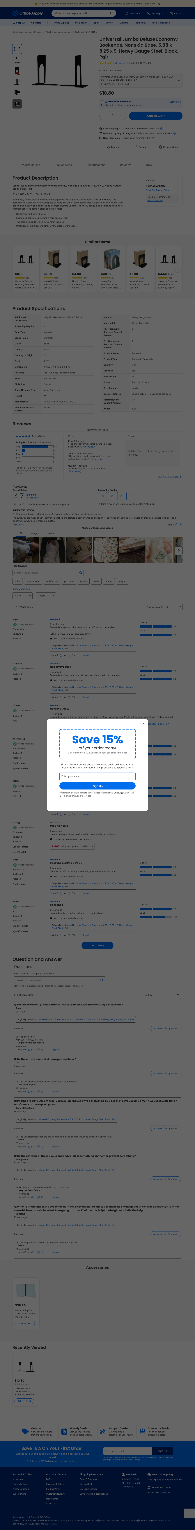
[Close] (143, 724)
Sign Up (97, 786)
